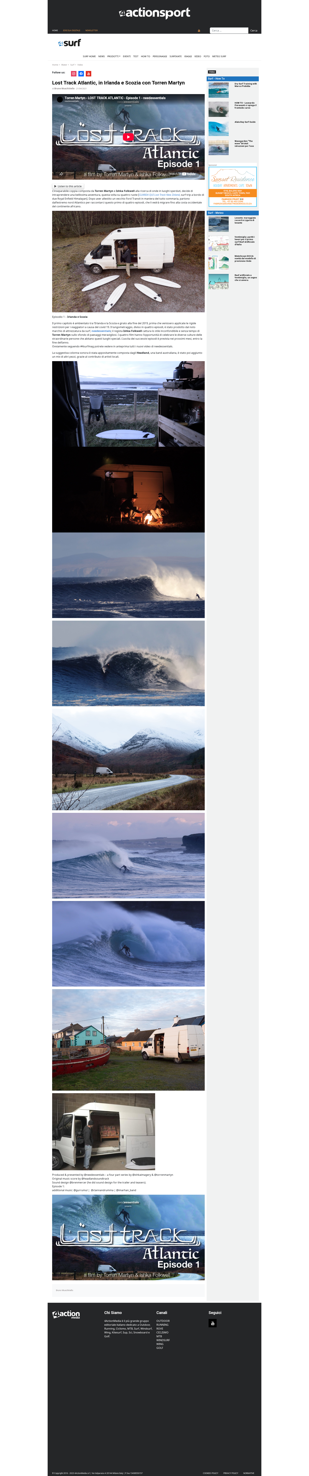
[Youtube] (199, 30)
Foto (207, 56)
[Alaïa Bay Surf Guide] (220, 128)
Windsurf (163, 1340)
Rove (159, 1328)
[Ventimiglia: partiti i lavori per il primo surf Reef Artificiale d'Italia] (220, 243)
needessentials (101, 331)
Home (55, 30)
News (101, 56)
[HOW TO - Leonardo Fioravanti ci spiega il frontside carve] (220, 109)
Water (64, 64)
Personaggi (160, 56)
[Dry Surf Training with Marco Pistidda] (220, 90)
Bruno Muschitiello (64, 88)
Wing (160, 1344)
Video (197, 56)
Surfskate (176, 56)
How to (145, 56)
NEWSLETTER (91, 30)
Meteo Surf (219, 56)
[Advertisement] (76, 1408)
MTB (159, 1336)
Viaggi (188, 56)
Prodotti (113, 56)
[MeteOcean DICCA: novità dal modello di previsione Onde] (220, 262)
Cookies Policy (210, 1473)
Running (162, 1325)
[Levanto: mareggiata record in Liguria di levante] (220, 224)
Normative (248, 1473)
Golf (159, 1348)
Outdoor (163, 1321)
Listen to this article (70, 186)
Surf (72, 64)
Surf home (89, 56)
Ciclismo (162, 1332)
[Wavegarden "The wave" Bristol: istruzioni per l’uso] (220, 147)
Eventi (127, 56)
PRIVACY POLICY (230, 1473)
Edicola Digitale (71, 30)
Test (135, 56)
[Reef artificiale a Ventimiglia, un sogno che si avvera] (220, 281)
